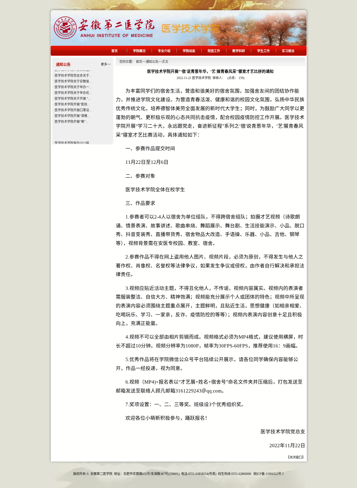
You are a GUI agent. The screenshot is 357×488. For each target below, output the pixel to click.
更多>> (106, 64)
